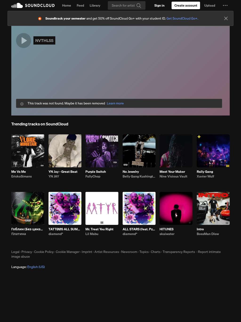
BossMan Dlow (208, 233)
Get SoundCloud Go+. (182, 18)
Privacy (26, 251)
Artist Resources (106, 251)
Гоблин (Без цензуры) (27, 229)
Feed (80, 5)
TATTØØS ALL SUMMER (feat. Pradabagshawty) (64, 229)
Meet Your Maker (172, 171)
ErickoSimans (21, 176)
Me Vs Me (18, 171)
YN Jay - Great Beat (62, 171)
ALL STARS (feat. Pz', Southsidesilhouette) (139, 229)
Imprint (87, 251)
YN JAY (53, 176)
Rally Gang (205, 171)
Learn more (115, 103)
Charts (156, 251)
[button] (225, 5)
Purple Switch (95, 171)
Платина (18, 233)
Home (66, 5)
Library (95, 5)
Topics (144, 251)
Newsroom (129, 251)
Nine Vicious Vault (173, 176)
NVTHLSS (44, 40)
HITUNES (166, 229)
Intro (200, 229)
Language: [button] (28, 266)
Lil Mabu (91, 233)
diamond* (55, 233)
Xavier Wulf (205, 176)
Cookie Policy (44, 251)
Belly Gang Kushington (139, 176)
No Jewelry (131, 171)
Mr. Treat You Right (99, 229)
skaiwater (167, 233)
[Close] (226, 18)
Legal (15, 251)
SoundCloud (33, 5)
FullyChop (92, 176)
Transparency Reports (179, 251)
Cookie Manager (68, 251)
